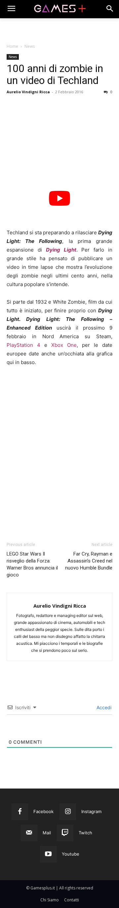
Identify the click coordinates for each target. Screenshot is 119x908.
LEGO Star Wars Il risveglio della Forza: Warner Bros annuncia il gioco (32, 564)
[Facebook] (20, 811)
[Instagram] (68, 811)
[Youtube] (48, 854)
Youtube (70, 854)
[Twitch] (65, 833)
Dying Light (61, 250)
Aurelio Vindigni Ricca (28, 91)
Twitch (85, 832)
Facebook (43, 811)
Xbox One (64, 345)
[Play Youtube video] (59, 198)
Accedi (103, 707)
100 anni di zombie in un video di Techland (55, 74)
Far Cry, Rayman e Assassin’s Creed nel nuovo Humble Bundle (88, 561)
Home (12, 46)
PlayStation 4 (23, 345)
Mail (47, 832)
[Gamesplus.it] (59, 9)
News (29, 46)
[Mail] (29, 833)
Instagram (91, 811)
